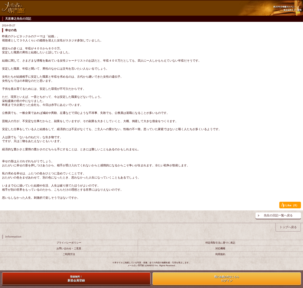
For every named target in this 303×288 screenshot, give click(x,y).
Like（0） (292, 205)
